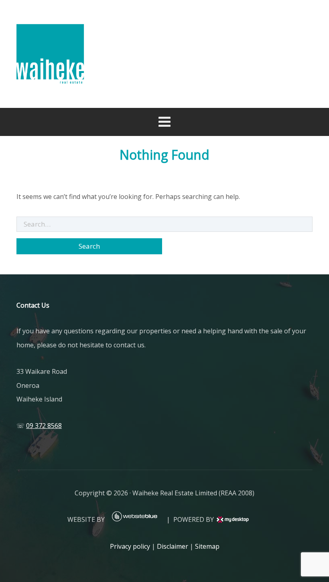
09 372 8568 (44, 425)
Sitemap (207, 546)
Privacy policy (130, 546)
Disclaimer (172, 546)
